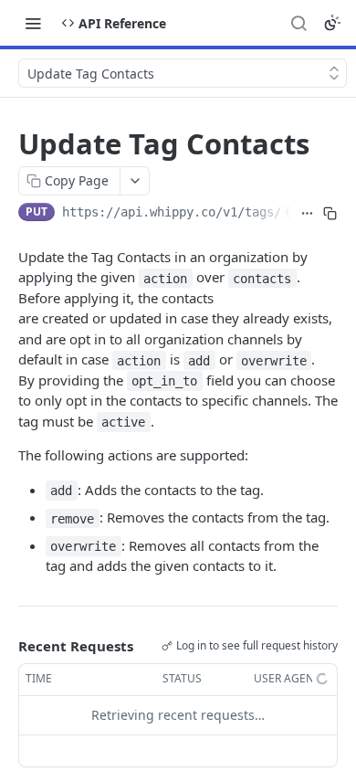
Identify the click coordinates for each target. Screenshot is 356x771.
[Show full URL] (306, 214)
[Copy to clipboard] (330, 214)
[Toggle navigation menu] (32, 22)
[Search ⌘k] (298, 22)
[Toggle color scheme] (332, 22)
